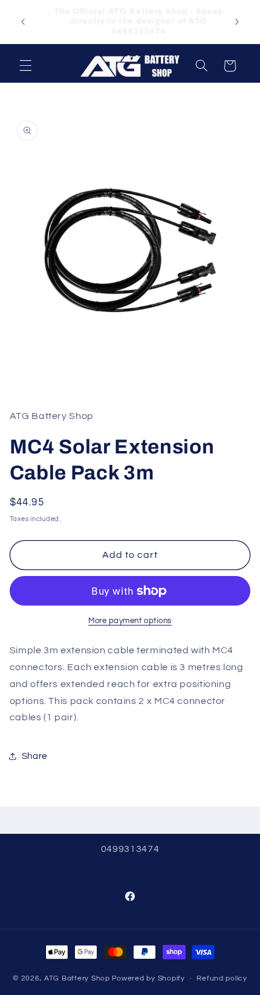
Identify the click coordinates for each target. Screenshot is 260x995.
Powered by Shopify (148, 978)
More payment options (130, 621)
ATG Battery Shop (77, 978)
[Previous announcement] (23, 21)
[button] (25, 66)
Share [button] (34, 756)
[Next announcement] (237, 21)
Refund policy (222, 978)
